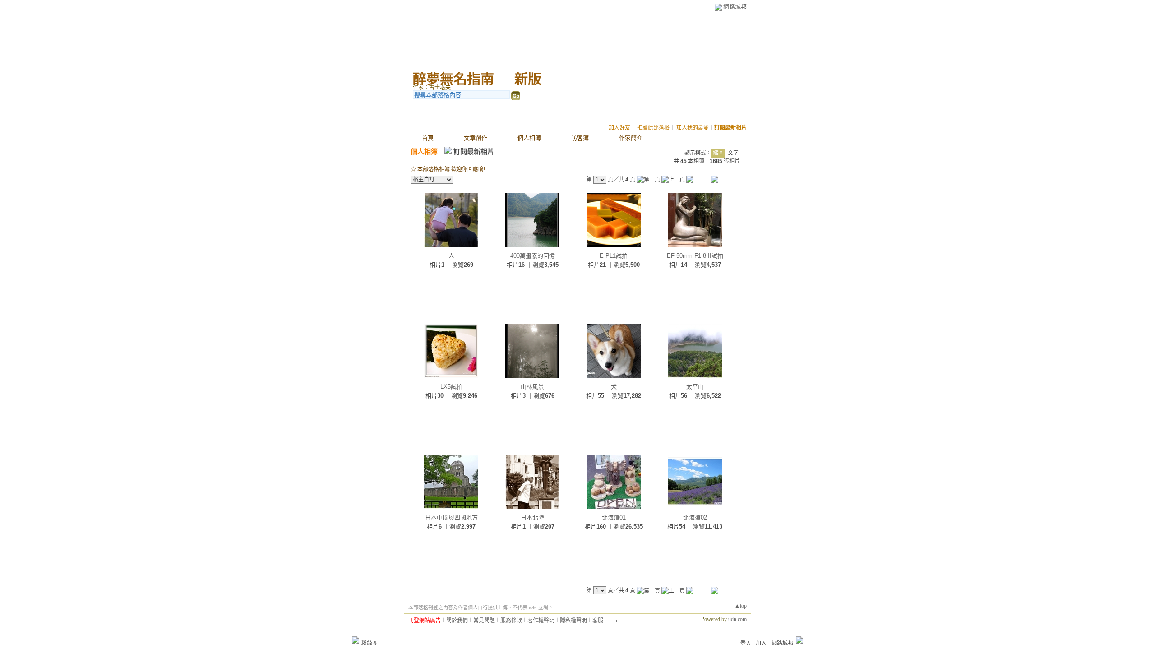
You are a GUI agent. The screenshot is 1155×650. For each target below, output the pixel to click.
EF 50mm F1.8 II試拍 (695, 255)
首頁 (428, 138)
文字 (733, 153)
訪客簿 (580, 138)
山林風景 (532, 386)
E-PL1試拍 (614, 255)
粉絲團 (369, 643)
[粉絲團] (355, 640)
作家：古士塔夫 (432, 87)
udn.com (737, 619)
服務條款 (511, 621)
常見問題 (484, 621)
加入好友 (619, 128)
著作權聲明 (540, 621)
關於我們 (457, 621)
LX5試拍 (451, 386)
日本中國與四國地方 (451, 517)
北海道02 (695, 517)
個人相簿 (529, 138)
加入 (761, 643)
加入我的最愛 (692, 128)
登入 (745, 643)
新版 (527, 78)
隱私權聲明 (573, 621)
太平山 (695, 386)
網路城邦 (735, 6)
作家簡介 (630, 138)
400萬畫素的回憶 (532, 255)
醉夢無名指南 (453, 78)
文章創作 (475, 138)
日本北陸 (532, 517)
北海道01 (614, 517)
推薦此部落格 (653, 128)
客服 (597, 621)
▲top (741, 606)
